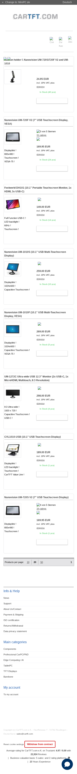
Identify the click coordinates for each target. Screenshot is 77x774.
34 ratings (41, 508)
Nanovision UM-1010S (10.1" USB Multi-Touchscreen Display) (35, 254)
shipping (41, 87)
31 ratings (41, 135)
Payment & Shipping (13, 614)
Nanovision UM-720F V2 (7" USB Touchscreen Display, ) (36, 122)
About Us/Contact (12, 609)
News (6, 598)
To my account (10, 694)
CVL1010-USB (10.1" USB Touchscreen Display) (32, 436)
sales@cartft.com (25, 734)
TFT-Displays (10, 671)
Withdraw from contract (40, 744)
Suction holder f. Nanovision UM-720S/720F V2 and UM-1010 (36, 61)
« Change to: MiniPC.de (16, 2)
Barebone (8, 676)
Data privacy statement (15, 631)
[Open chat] (67, 764)
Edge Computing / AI (13, 660)
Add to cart (50, 100)
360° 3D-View (12, 166)
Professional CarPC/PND (16, 654)
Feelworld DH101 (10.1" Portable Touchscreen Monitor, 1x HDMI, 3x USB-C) (37, 189)
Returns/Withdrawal (13, 625)
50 (41, 562)
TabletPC (8, 665)
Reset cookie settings (13, 744)
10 (28, 562)
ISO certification (11, 620)
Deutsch (67, 2)
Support (7, 603)
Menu (9, 37)
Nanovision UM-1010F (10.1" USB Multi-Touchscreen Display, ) (35, 314)
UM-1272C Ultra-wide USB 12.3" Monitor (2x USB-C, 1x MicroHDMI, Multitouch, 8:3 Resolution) (36, 378)
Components (9, 649)
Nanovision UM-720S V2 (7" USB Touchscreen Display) (36, 497)
